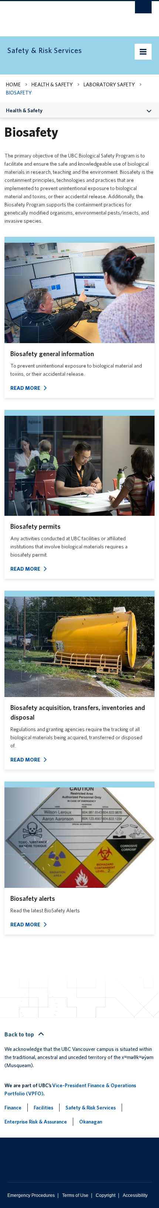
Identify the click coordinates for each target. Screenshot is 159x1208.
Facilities (43, 1108)
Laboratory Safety (109, 84)
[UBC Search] (143, 9)
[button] (149, 110)
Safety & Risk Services (90, 1108)
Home (13, 84)
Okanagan (90, 1122)
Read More (25, 388)
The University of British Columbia (57, 15)
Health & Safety (52, 84)
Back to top (19, 1034)
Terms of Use (75, 1195)
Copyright (105, 1195)
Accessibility (135, 1195)
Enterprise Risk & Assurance (35, 1122)
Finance (12, 1108)
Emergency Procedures (31, 1195)
